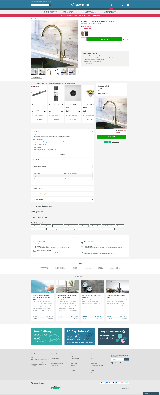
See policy (68, 247)
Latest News (49, 316)
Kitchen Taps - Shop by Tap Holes (54, 229)
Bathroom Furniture (79, 8)
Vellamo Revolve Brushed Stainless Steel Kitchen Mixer (38, 365)
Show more (62, 154)
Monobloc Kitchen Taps (95, 229)
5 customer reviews (96, 23)
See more (114, 253)
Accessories (101, 8)
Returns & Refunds (74, 360)
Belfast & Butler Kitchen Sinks (56, 360)
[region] (62, 105)
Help (101, 88)
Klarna (92, 370)
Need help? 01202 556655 (41, 1)
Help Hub (123, 1)
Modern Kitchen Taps (45, 18)
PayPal (92, 368)
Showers (72, 8)
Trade (128, 1)
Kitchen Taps (50, 8)
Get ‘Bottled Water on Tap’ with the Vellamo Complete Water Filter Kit (41, 297)
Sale (111, 8)
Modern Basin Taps (54, 365)
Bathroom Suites (88, 8)
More (103, 243)
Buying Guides (104, 93)
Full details (123, 63)
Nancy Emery (35, 316)
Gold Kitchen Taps (83, 225)
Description (36, 131)
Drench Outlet (73, 368)
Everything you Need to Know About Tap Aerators (67, 296)
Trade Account (74, 363)
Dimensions (38, 77)
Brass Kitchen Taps (57, 225)
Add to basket (109, 39)
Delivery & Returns (38, 188)
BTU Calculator (94, 363)
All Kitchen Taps (36, 225)
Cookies (120, 385)
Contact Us (73, 370)
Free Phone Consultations (96, 356)
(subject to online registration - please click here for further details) (56, 152)
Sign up (126, 359)
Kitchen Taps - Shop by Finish (38, 229)
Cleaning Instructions (41, 166)
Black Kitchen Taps (46, 225)
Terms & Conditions (108, 385)
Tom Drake (60, 316)
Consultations (104, 91)
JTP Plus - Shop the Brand (108, 225)
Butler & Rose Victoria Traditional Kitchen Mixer (39, 359)
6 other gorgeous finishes (44, 142)
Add (41, 119)
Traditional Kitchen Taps (55, 356)
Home (32, 18)
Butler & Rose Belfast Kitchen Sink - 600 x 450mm (38, 368)
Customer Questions (38, 199)
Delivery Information (75, 358)
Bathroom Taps (65, 8)
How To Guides (99, 316)
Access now (91, 248)
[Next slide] (77, 71)
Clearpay (93, 372)
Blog (92, 358)
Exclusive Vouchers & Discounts (97, 365)
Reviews (35, 194)
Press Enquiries (94, 375)
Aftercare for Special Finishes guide (64, 141)
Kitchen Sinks (57, 8)
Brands (107, 8)
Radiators (96, 8)
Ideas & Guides (117, 1)
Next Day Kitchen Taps (108, 229)
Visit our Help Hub (34, 388)
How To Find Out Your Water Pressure (91, 296)
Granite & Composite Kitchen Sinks (57, 363)
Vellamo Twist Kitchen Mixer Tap (37, 362)
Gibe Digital (127, 388)
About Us (73, 365)
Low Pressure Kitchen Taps (70, 229)
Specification (36, 160)
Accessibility (126, 385)
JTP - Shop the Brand (95, 225)
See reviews (54, 243)
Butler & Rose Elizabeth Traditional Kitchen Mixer (39, 357)
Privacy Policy (115, 385)
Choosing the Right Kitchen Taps (116, 296)
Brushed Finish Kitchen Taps (70, 225)
